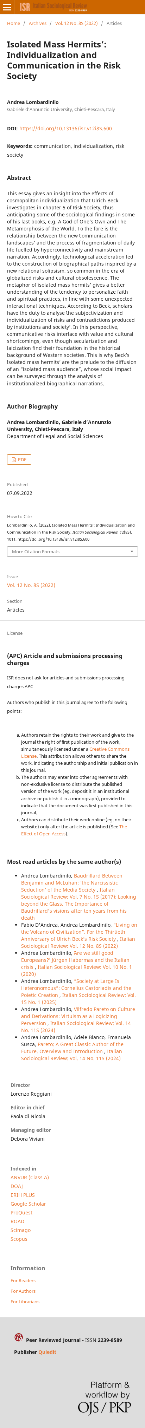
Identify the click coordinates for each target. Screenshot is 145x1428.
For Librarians (25, 1301)
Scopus (19, 1238)
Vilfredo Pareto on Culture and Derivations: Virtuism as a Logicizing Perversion (78, 1016)
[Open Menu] (7, 7)
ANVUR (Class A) (30, 1177)
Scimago (21, 1230)
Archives (37, 23)
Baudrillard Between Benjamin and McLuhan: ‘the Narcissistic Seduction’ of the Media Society (71, 882)
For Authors (23, 1291)
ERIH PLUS (23, 1195)
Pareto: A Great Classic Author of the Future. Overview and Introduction (72, 1048)
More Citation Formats (35, 551)
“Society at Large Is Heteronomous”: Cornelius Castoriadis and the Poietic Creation (76, 988)
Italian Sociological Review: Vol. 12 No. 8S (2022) (78, 942)
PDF (21, 459)
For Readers (23, 1280)
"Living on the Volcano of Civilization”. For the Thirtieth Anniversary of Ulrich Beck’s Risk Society (79, 931)
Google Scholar (28, 1203)
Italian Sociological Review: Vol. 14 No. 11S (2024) (71, 1055)
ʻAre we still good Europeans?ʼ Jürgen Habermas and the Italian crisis (75, 960)
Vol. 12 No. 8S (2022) (76, 23)
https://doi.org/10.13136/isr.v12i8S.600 (65, 128)
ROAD (17, 1221)
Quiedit (47, 1352)
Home (13, 23)
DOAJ (17, 1186)
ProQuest (21, 1212)
